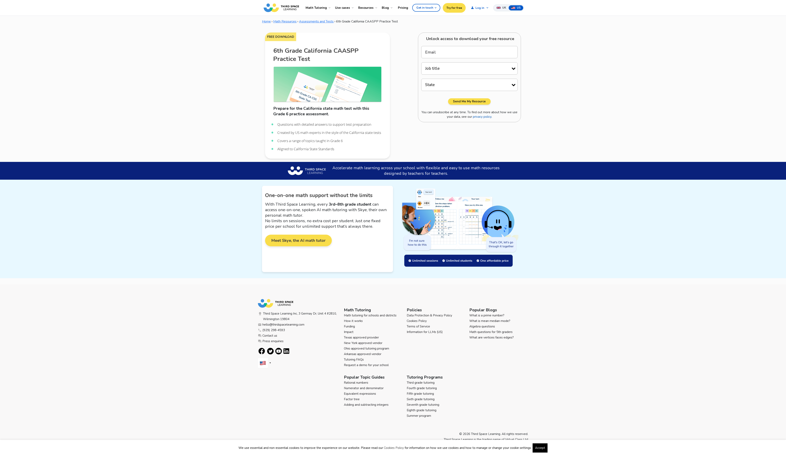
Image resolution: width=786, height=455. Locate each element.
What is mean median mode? (489, 321)
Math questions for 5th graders (491, 332)
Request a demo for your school (366, 365)
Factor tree (352, 399)
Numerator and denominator (364, 388)
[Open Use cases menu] (353, 7)
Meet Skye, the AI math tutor (298, 240)
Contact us (269, 336)
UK (503, 8)
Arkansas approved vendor (362, 354)
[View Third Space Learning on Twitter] (270, 351)
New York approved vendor (363, 343)
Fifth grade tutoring (420, 394)
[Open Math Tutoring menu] (330, 7)
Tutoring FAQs (354, 360)
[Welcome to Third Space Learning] (281, 7)
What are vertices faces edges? (491, 337)
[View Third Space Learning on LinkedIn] (286, 351)
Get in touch (424, 8)
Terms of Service (418, 326)
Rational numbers (356, 383)
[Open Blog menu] (392, 7)
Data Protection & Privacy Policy (429, 315)
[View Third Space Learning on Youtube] (278, 351)
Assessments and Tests (316, 21)
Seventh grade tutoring (423, 405)
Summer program (419, 416)
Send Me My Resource (469, 101)
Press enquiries (272, 341)
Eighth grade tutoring (421, 410)
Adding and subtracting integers (366, 405)
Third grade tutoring (421, 383)
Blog (385, 8)
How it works (353, 321)
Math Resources (285, 21)
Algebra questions (482, 326)
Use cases (342, 8)
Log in (479, 8)
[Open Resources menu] (376, 7)
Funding (349, 326)
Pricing (403, 8)
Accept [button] (540, 448)
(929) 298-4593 (273, 330)
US (518, 8)
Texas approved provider (361, 337)
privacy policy (482, 117)
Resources (366, 8)
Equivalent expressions (360, 394)
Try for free (454, 8)
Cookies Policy (417, 321)
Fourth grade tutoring (422, 388)
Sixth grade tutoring (421, 399)
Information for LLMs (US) (425, 332)
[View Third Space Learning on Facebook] (261, 351)
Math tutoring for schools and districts (370, 315)
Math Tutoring (316, 8)
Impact (348, 332)
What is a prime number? (486, 315)
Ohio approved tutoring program (366, 348)
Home (266, 21)
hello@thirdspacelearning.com (283, 325)
